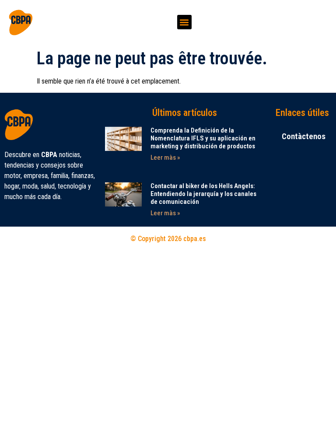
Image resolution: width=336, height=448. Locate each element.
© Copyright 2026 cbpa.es (168, 238)
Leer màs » (165, 157)
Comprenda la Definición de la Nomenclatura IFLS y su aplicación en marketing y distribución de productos (203, 138)
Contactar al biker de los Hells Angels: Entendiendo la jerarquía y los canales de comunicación (203, 194)
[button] (184, 22)
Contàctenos (304, 136)
